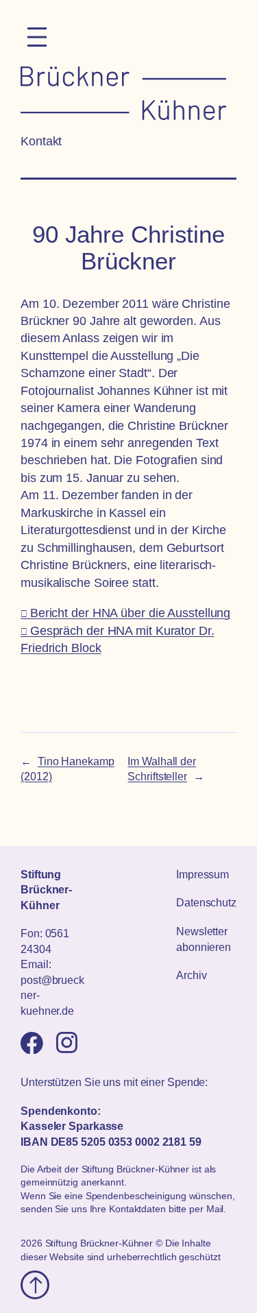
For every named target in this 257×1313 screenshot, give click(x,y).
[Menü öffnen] (37, 37)
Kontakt (41, 141)
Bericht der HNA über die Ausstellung (130, 613)
